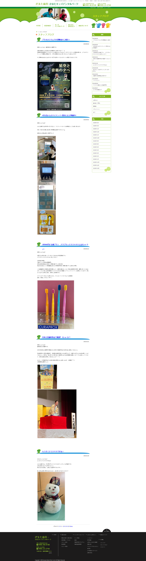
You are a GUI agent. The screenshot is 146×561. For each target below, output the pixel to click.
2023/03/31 (101, 46)
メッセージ (89, 538)
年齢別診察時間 (77, 544)
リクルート (102, 547)
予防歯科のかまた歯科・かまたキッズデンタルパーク (57, 4)
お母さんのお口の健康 (92, 542)
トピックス (102, 542)
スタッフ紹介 (64, 542)
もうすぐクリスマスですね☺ (53, 451)
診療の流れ (89, 552)
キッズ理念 (76, 538)
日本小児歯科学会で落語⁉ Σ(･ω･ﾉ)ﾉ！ (56, 337)
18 (63, 526)
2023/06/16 (101, 40)
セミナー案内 (64, 546)
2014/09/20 (96, 79)
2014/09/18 (99, 84)
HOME (39, 25)
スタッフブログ (103, 544)
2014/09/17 (97, 88)
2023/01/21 (101, 52)
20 (68, 526)
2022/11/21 (101, 58)
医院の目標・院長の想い (67, 538)
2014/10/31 (99, 75)
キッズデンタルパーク (59, 25)
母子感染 (89, 540)
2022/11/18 (99, 64)
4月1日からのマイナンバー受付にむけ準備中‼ (59, 115)
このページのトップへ (107, 530)
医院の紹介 (48, 25)
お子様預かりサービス (92, 550)
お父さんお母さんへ (71, 25)
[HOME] (36, 32)
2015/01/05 (100, 69)
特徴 (75, 540)
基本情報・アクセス (66, 540)
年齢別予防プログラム (79, 542)
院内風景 (63, 544)
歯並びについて (83, 25)
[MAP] (50, 553)
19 (66, 526)
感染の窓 (89, 544)
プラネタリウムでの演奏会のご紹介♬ (56, 39)
